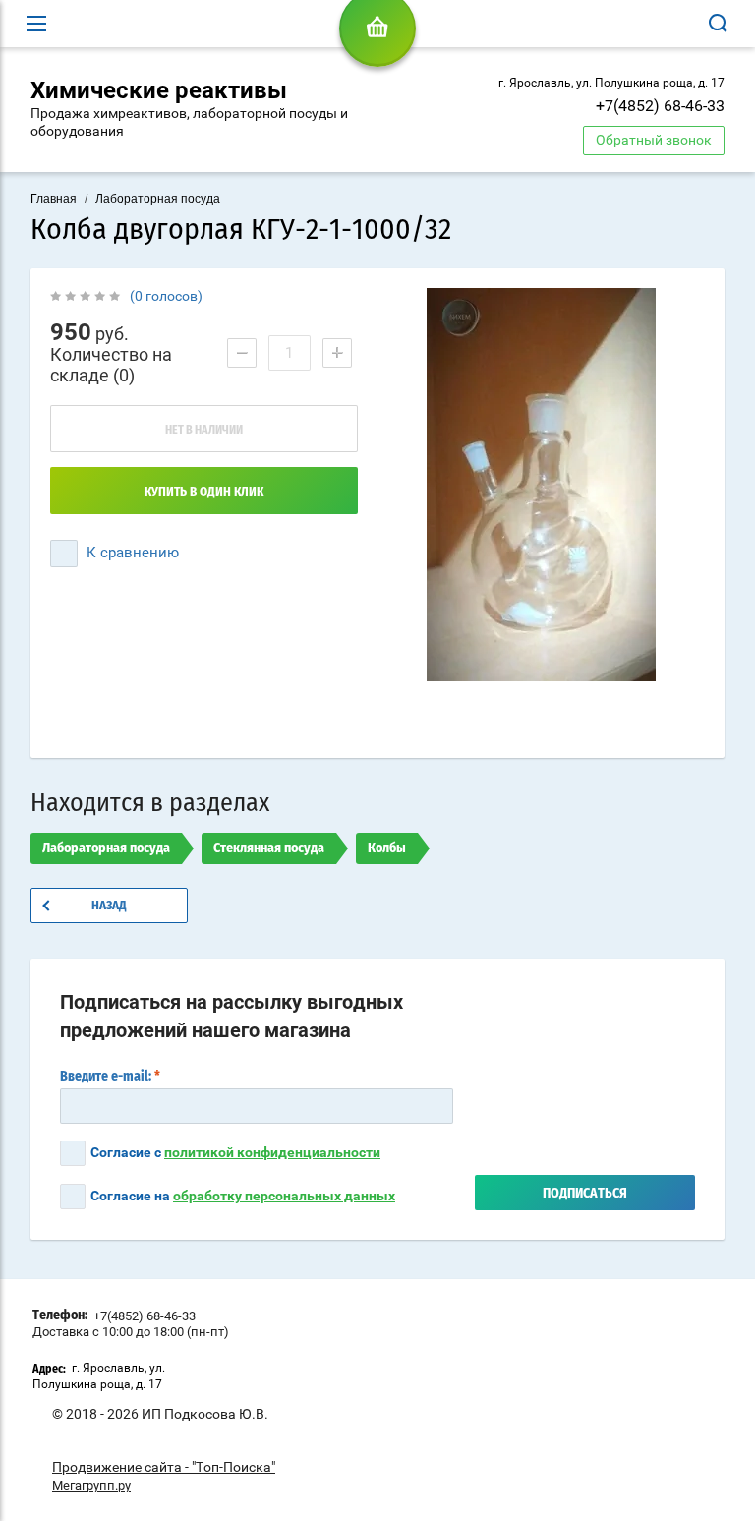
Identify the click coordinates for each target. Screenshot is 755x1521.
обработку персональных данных (284, 1195)
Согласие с (235, 1152)
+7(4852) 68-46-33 (660, 105)
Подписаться (585, 1193)
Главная (53, 198)
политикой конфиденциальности (272, 1152)
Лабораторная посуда (157, 198)
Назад (109, 906)
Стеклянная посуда (268, 848)
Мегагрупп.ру (91, 1485)
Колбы (387, 848)
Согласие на (242, 1195)
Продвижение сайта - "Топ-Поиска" (163, 1467)
